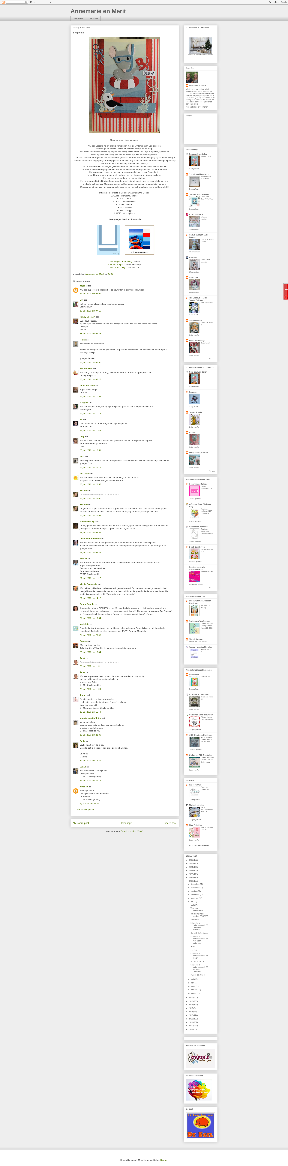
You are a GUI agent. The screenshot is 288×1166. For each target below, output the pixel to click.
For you (193, 950)
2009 (191, 1029)
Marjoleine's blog (196, 805)
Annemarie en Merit (98, 11)
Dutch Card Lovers (197, 547)
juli (192, 902)
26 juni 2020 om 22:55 (90, 484)
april (193, 983)
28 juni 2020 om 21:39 (90, 735)
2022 (191, 874)
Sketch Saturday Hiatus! (198, 641)
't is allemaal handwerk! (199, 174)
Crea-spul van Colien (198, 372)
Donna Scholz (87, 604)
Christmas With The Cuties (200, 755)
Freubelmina (86, 368)
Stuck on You (205, 677)
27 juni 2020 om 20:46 (90, 635)
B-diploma (194, 920)
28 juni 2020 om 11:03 (90, 689)
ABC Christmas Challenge (200, 735)
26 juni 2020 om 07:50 (90, 362)
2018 (191, 1001)
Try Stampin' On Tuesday (199, 621)
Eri (81, 419)
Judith (83, 695)
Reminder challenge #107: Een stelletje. (206, 511)
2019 (191, 998)
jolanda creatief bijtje (90, 718)
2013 (191, 1015)
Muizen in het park (198, 961)
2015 (191, 1008)
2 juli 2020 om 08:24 (89, 803)
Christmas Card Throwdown (201, 715)
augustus (195, 898)
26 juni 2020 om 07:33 (90, 333)
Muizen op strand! (197, 975)
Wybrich (84, 786)
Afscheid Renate (207, 572)
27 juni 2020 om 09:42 (90, 552)
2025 (191, 863)
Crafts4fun (193, 278)
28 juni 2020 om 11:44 (90, 712)
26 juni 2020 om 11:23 (90, 413)
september (195, 895)
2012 (191, 1019)
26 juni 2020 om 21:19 (90, 467)
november (195, 888)
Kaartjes (192, 432)
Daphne (84, 641)
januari (194, 993)
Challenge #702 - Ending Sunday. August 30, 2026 (207, 626)
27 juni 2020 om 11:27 (90, 578)
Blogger (164, 1160)
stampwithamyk (88, 521)
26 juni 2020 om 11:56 (90, 430)
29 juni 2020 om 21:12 (90, 780)
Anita (82, 741)
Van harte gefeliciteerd (196, 909)
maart (193, 986)
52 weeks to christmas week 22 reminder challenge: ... (199, 968)
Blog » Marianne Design (199, 845)
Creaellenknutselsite (90, 538)
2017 (191, 1005)
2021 (191, 878)
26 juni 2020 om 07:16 (90, 311)
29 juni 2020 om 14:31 (90, 760)
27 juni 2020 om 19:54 (90, 618)
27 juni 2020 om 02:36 (90, 532)
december (195, 884)
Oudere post (169, 823)
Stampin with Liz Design (199, 194)
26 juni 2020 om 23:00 (90, 498)
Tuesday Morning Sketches (200, 647)
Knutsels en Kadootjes (198, 527)
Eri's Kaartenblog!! (197, 341)
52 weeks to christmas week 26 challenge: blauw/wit (199, 926)
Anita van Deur (87, 385)
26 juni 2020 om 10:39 (90, 396)
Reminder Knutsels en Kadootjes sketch (207, 531)
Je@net (83, 286)
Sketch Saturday (196, 639)
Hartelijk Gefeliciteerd (199, 933)
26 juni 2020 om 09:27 (90, 379)
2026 (191, 860)
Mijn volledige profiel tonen (197, 107)
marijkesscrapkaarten (198, 453)
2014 (191, 1012)
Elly (81, 300)
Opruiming (93, 18)
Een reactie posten (85, 809)
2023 (191, 870)
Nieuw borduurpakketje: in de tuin (207, 809)
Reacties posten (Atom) (132, 831)
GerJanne (85, 473)
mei (192, 979)
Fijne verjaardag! (207, 302)
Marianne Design (118, 267)
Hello (192, 947)
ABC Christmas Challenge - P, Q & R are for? (207, 739)
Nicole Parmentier (89, 584)
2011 (191, 1022)
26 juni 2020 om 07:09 (90, 293)
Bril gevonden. (206, 156)
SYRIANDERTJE (196, 215)
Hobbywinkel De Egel (198, 484)
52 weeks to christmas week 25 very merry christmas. (199, 939)
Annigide (193, 257)
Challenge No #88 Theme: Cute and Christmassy (207, 760)
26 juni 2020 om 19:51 (90, 450)
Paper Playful (195, 785)
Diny (82, 436)
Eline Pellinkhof (195, 825)
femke (83, 340)
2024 (191, 867)
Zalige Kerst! (205, 343)
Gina (82, 456)
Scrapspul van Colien (198, 154)
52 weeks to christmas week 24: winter (199, 956)
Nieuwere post (81, 823)
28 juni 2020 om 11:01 (90, 666)
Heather (84, 490)
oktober (194, 891)
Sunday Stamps (115, 264)
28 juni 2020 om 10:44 (90, 652)
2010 (191, 1026)
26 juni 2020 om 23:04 (90, 515)
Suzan (83, 767)
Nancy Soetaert (87, 317)
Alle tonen (212, 359)
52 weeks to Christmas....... (200, 695)
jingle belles (194, 674)
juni (192, 905)
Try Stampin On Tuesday (120, 261)
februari (194, 990)
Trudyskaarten (195, 320)
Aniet (82, 658)
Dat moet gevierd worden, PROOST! (199, 915)
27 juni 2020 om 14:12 (90, 598)
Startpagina (78, 18)
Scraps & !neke (195, 412)
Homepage (126, 823)
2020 (191, 881)
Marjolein (84, 624)
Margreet (84, 402)
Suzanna (192, 392)
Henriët (83, 558)
